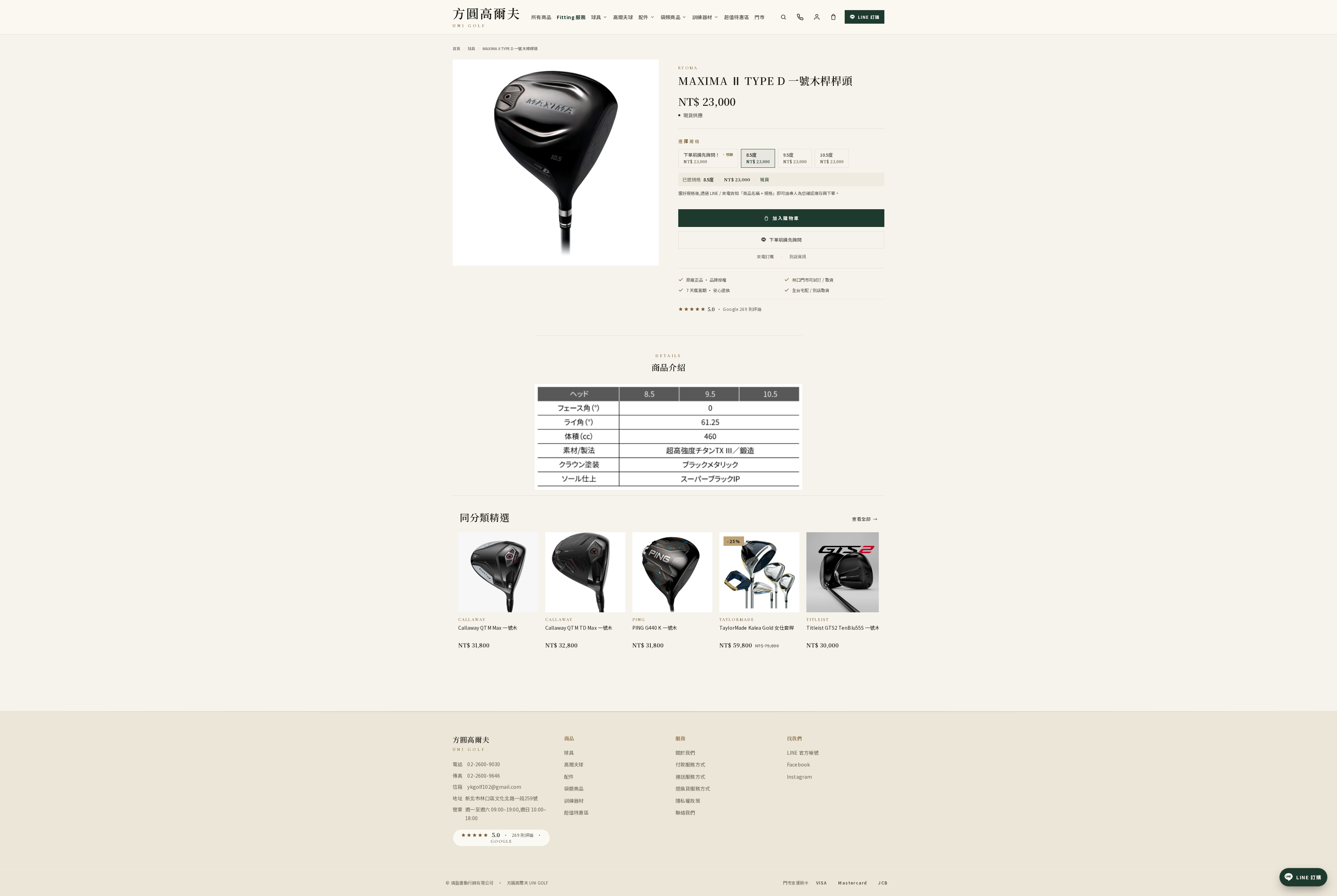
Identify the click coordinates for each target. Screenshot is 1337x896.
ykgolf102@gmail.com (494, 786)
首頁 (457, 48)
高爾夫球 (623, 17)
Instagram (799, 776)
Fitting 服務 (571, 17)
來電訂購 (765, 256)
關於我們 (685, 752)
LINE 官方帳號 (803, 752)
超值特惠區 (736, 17)
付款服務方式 (690, 764)
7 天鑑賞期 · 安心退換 (708, 290)
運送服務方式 (690, 776)
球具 (596, 17)
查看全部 (864, 519)
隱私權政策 (687, 800)
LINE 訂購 (868, 17)
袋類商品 (670, 17)
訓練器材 (702, 17)
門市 (759, 17)
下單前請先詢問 (785, 239)
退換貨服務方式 (692, 788)
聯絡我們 (685, 812)
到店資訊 (797, 256)
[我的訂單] (816, 17)
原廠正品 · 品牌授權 (706, 280)
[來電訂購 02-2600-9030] (800, 17)
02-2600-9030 (483, 764)
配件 (644, 17)
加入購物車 (786, 218)
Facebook (798, 764)
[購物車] (833, 17)
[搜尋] (783, 17)
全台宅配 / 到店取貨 (810, 290)
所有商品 (541, 17)
